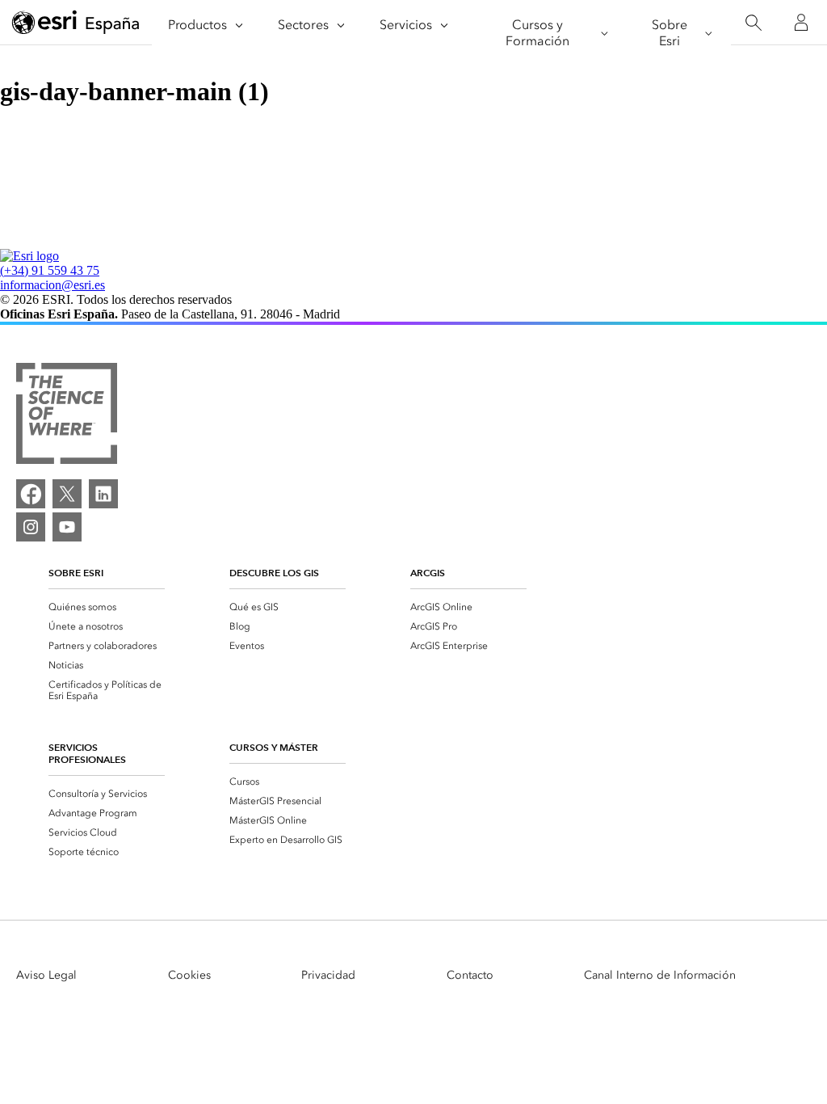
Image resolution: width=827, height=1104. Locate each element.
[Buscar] (753, 23)
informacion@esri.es (52, 285)
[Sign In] (801, 22)
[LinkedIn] (103, 493)
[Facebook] (30, 493)
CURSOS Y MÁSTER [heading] (273, 747)
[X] (67, 493)
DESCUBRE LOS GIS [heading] (274, 573)
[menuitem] (106, 607)
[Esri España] (76, 23)
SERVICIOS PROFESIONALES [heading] (87, 753)
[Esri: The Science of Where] (66, 415)
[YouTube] (67, 526)
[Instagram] (30, 526)
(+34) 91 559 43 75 (49, 270)
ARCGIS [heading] (427, 573)
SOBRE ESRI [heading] (75, 573)
